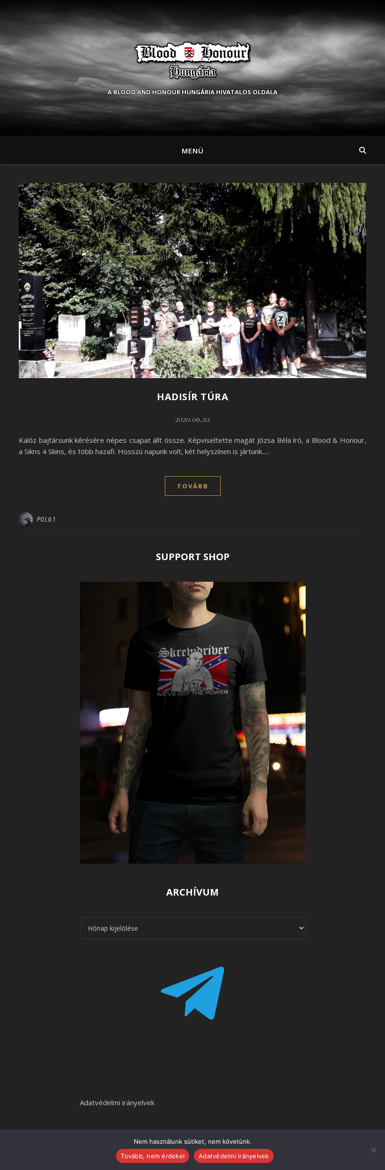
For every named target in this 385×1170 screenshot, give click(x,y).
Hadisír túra (192, 396)
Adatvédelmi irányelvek (117, 1102)
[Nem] (373, 1150)
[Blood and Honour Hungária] (192, 60)
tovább (192, 486)
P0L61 (46, 519)
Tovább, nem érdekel (153, 1156)
